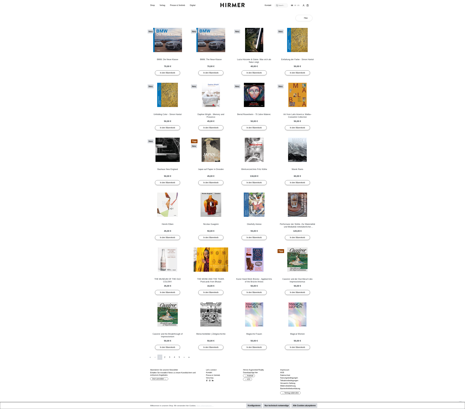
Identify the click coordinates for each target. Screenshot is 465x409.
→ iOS (247, 379)
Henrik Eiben (167, 224)
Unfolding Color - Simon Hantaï (168, 114)
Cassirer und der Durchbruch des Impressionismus (297, 280)
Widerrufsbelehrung (288, 386)
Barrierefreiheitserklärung (290, 388)
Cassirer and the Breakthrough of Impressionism (168, 335)
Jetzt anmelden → (159, 379)
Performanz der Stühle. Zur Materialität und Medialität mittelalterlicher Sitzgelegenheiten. (297, 225)
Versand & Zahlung (287, 383)
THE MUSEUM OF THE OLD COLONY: (167, 280)
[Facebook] (207, 380)
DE (292, 5)
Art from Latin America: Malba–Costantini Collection (297, 115)
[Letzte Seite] (188, 357)
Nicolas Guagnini (211, 224)
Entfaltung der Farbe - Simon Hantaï (297, 59)
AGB (282, 372)
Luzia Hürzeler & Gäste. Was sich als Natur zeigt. (254, 60)
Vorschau (209, 378)
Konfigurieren (254, 406)
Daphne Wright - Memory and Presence (211, 115)
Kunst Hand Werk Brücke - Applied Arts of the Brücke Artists (254, 280)
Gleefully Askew (254, 224)
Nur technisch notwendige (277, 406)
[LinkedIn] (212, 380)
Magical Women (297, 334)
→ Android (249, 376)
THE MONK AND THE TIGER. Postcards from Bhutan (211, 280)
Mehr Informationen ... (205, 406)
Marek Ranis (297, 169)
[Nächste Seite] (184, 357)
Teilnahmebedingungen (289, 380)
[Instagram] (210, 380)
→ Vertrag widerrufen (290, 393)
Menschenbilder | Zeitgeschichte (210, 334)
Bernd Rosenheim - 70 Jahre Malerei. (254, 114)
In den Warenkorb (167, 73)
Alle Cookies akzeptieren (304, 406)
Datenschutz (285, 375)
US (298, 5)
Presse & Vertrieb (213, 375)
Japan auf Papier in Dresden (211, 169)
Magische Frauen (254, 334)
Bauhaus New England (167, 169)
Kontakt (209, 372)
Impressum (284, 370)
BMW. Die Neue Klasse (167, 59)
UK (295, 5)
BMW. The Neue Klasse (211, 59)
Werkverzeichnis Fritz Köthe (254, 169)
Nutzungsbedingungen (289, 378)
